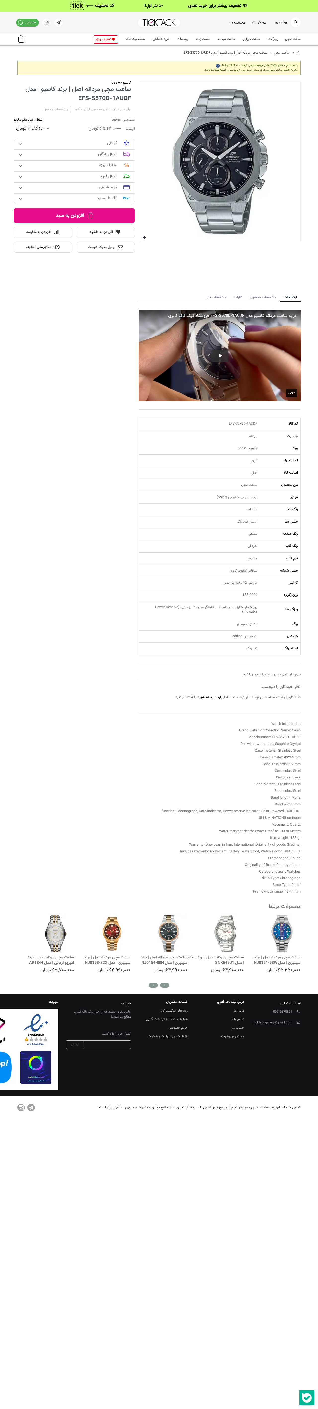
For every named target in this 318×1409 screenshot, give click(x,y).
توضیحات (290, 297)
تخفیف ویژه (103, 39)
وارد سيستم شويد (209, 697)
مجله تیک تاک (135, 39)
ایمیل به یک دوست (101, 247)
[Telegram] (31, 1107)
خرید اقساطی (161, 39)
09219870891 (282, 1011)
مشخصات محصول (263, 297)
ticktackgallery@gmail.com (273, 1022)
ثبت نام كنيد (184, 697)
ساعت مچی (293, 39)
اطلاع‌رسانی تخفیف (39, 247)
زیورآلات (273, 39)
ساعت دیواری (251, 39)
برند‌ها (184, 39)
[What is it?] (218, 65)
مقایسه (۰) (235, 23)
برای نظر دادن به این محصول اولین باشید (102, 109)
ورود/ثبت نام (259, 22)
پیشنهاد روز (281, 22)
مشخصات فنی (216, 297)
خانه (299, 53)
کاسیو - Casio (121, 83)
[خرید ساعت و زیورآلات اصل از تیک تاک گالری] (159, 22)
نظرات (238, 297)
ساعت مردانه (226, 39)
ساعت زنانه (203, 39)
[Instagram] (21, 1107)
